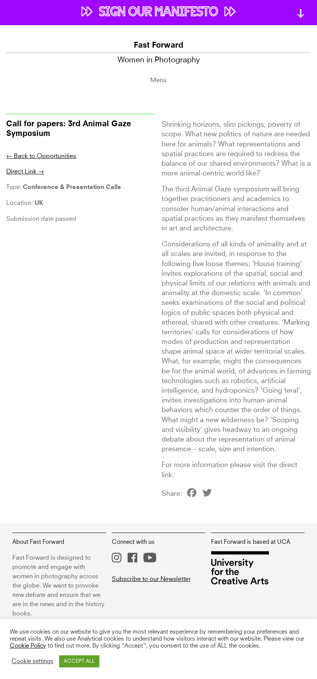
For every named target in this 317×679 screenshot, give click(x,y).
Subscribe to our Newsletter (151, 579)
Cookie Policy (28, 646)
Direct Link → (25, 171)
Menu (158, 80)
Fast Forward (158, 46)
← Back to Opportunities (41, 156)
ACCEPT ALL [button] (79, 661)
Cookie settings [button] (32, 661)
